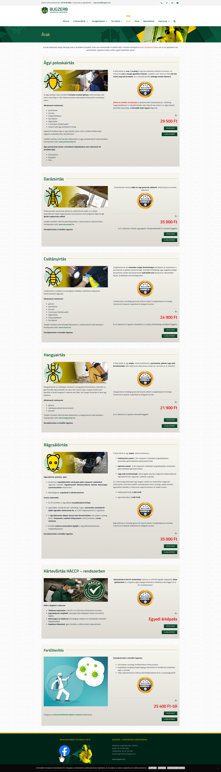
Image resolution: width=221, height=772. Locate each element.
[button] (175, 21)
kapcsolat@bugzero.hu (102, 3)
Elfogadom (152, 768)
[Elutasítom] (218, 768)
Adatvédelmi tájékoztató (176, 768)
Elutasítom (162, 768)
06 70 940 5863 (66, 3)
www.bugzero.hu (118, 759)
